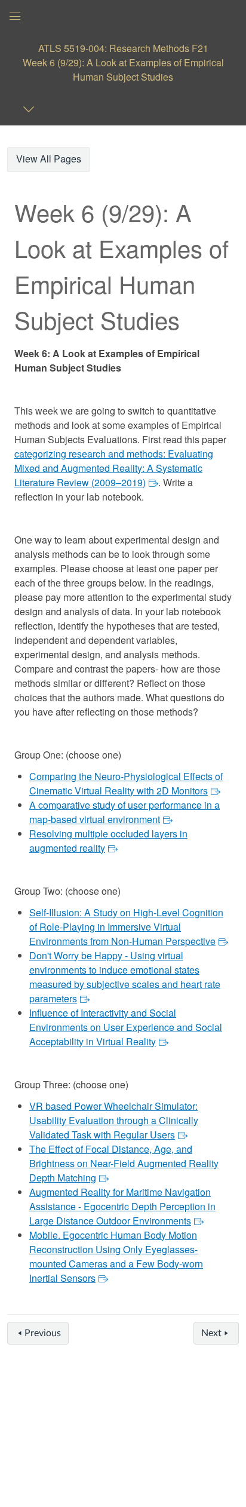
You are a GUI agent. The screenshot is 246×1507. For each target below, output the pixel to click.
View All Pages (48, 158)
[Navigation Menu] (31, 109)
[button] (123, 62)
